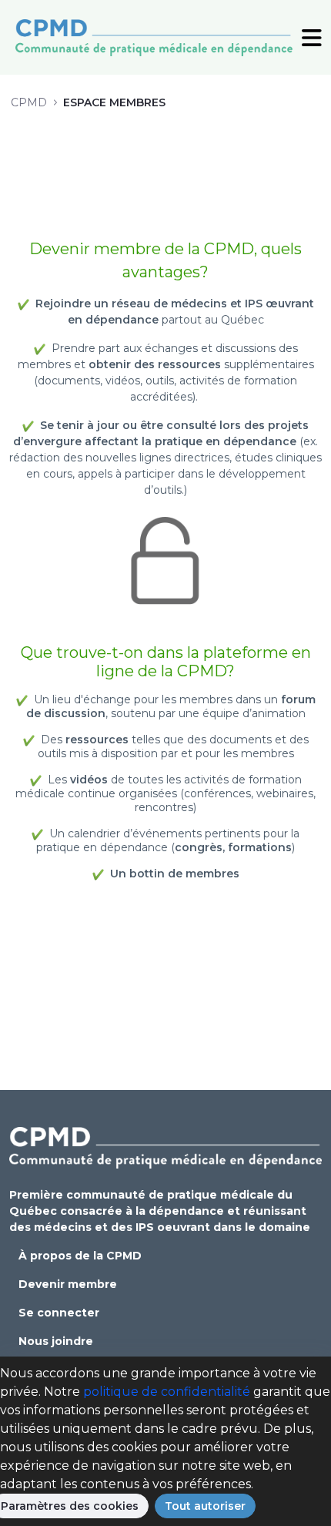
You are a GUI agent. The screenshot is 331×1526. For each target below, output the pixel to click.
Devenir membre (67, 1284)
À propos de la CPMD (80, 1256)
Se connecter (58, 1313)
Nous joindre (55, 1341)
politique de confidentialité (166, 1391)
